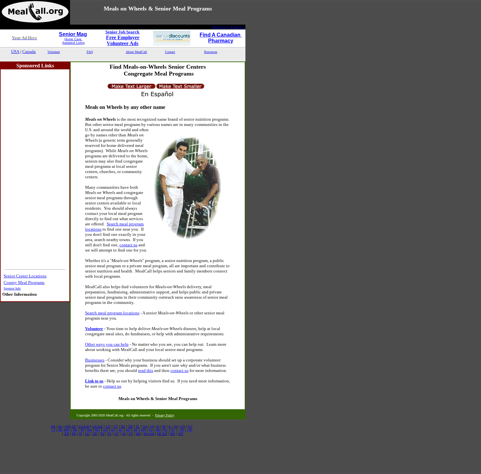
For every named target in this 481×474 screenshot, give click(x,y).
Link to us (94, 380)
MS (105, 430)
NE (136, 430)
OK (181, 430)
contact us (128, 244)
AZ (73, 426)
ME (75, 430)
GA (145, 426)
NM (157, 430)
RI (80, 433)
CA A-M (84, 426)
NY (173, 430)
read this (145, 370)
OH (189, 430)
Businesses (94, 360)
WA (138, 433)
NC (120, 430)
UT (117, 433)
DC (123, 426)
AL (60, 426)
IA (157, 426)
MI (82, 430)
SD (95, 433)
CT (116, 426)
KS (183, 426)
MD (67, 430)
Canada (29, 51)
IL (170, 426)
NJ (150, 430)
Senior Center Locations (25, 275)
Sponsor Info (12, 288)
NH (143, 430)
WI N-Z (162, 433)
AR (67, 426)
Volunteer (94, 328)
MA (60, 430)
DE (130, 426)
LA (53, 430)
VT (131, 433)
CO (108, 426)
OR (66, 433)
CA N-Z (97, 426)
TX (109, 433)
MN (89, 430)
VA (124, 433)
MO (97, 430)
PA (74, 433)
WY (181, 433)
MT (113, 430)
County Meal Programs (24, 282)
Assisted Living (73, 42)
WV (172, 433)
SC (87, 433)
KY (190, 426)
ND (128, 430)
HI (151, 426)
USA (15, 51)
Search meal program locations (112, 312)
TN (102, 433)
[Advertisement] (123, 58)
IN (176, 426)
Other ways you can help (107, 344)
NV (165, 430)
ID (164, 426)
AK (53, 426)
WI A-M (149, 433)
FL (138, 426)
